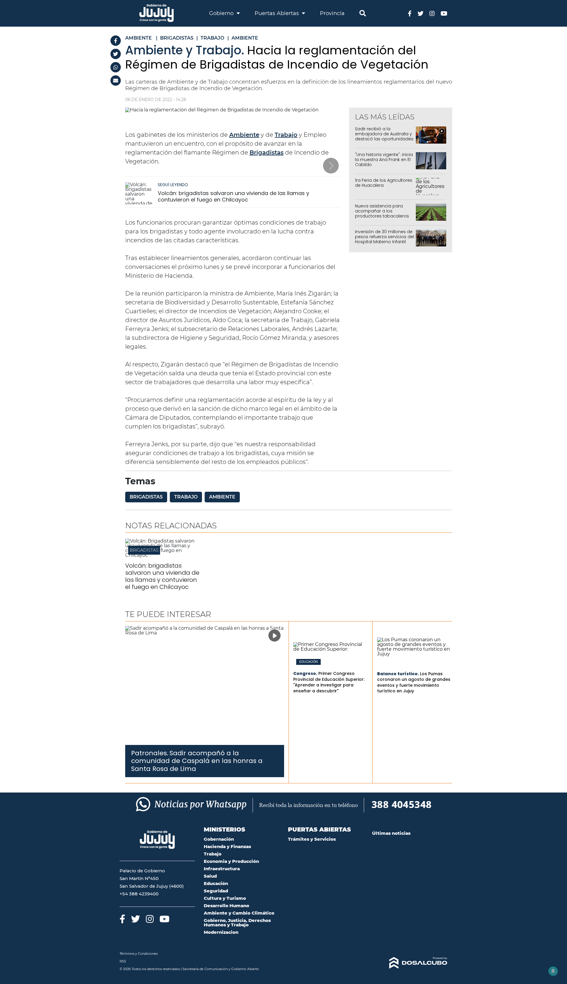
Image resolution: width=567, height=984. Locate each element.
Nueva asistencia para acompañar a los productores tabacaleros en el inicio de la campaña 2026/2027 (383, 216)
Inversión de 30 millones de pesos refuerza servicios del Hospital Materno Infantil (384, 237)
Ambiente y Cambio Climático (239, 913)
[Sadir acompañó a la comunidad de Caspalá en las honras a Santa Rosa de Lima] (204, 685)
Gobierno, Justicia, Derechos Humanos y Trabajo (237, 923)
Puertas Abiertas (277, 13)
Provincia (332, 13)
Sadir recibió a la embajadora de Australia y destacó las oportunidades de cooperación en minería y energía (384, 139)
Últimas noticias (391, 833)
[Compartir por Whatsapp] (115, 67)
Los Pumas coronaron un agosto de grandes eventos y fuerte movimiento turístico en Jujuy (413, 682)
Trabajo (286, 134)
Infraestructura (222, 868)
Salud (210, 876)
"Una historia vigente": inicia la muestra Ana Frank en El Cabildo (384, 160)
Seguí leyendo (173, 185)
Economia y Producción (231, 861)
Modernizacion (221, 932)
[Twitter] (115, 54)
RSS (123, 961)
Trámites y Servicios (312, 839)
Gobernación (219, 839)
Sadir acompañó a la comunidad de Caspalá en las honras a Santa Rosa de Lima (197, 760)
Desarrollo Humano (226, 905)
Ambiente (244, 134)
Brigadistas (267, 152)
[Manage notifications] (553, 971)
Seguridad (216, 891)
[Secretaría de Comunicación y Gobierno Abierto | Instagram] (432, 13)
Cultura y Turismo (225, 898)
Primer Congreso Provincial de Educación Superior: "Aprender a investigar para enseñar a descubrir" (328, 682)
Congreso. (305, 673)
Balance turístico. (398, 674)
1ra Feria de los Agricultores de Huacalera (383, 182)
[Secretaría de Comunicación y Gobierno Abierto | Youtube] (444, 13)
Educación (308, 661)
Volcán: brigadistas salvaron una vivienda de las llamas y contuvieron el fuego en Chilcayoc (233, 196)
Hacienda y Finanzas (227, 846)
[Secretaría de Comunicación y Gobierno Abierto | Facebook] (410, 13)
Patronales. (149, 753)
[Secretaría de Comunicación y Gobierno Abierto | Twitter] (420, 13)
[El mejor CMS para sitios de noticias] (409, 963)
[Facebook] (115, 40)
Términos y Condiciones (139, 953)
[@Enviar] (115, 80)
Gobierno (222, 13)
